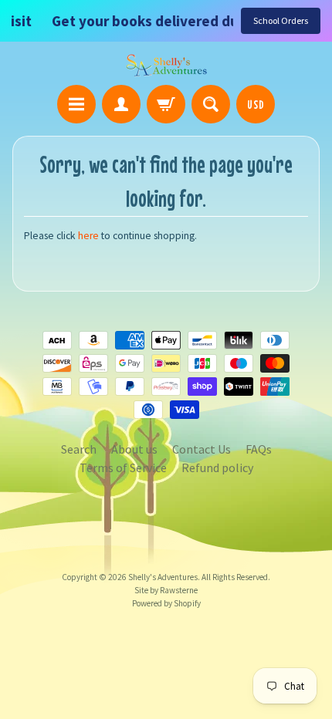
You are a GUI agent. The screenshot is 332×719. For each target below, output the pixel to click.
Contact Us (201, 449)
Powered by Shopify (166, 603)
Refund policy (217, 467)
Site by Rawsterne (166, 590)
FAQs (259, 449)
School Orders (280, 20)
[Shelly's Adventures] (166, 65)
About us (134, 449)
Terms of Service (123, 467)
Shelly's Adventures (163, 577)
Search (79, 449)
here (88, 235)
